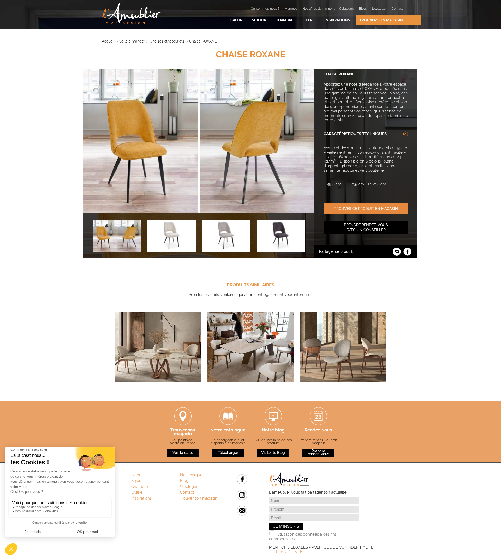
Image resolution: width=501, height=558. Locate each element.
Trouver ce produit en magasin (366, 208)
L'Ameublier (131, 13)
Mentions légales (288, 547)
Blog (362, 8)
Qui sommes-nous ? (265, 8)
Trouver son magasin (381, 20)
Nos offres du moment (318, 8)
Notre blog (273, 430)
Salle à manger (132, 41)
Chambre (284, 20)
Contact (397, 8)
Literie (308, 20)
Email (242, 510)
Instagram (242, 495)
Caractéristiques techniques (355, 133)
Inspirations (337, 20)
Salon (236, 20)
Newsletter (378, 8)
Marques (291, 8)
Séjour (259, 20)
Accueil (108, 41)
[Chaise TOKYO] (343, 387)
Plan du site (289, 551)
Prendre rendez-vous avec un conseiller (366, 227)
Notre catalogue (228, 430)
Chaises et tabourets (167, 41)
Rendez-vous (318, 430)
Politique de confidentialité (342, 547)
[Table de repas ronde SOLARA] (158, 387)
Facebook (242, 479)
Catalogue (346, 8)
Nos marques (192, 474)
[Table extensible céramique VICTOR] (250, 387)
